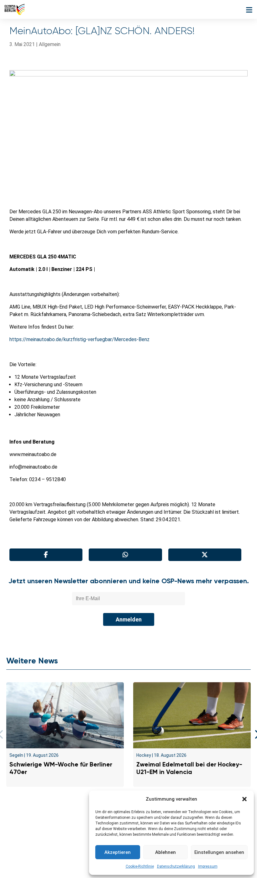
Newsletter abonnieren (66, 832)
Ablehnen (165, 852)
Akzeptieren (117, 852)
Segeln (16, 755)
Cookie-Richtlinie (140, 866)
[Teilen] (45, 554)
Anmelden (129, 619)
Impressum (208, 866)
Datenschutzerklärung (176, 866)
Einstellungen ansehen (219, 852)
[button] (244, 799)
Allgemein (49, 44)
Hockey (143, 755)
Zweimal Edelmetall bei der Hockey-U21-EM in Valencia (189, 768)
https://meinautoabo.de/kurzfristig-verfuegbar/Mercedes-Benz (79, 339)
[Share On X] (204, 554)
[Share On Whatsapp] (125, 554)
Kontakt (22, 832)
